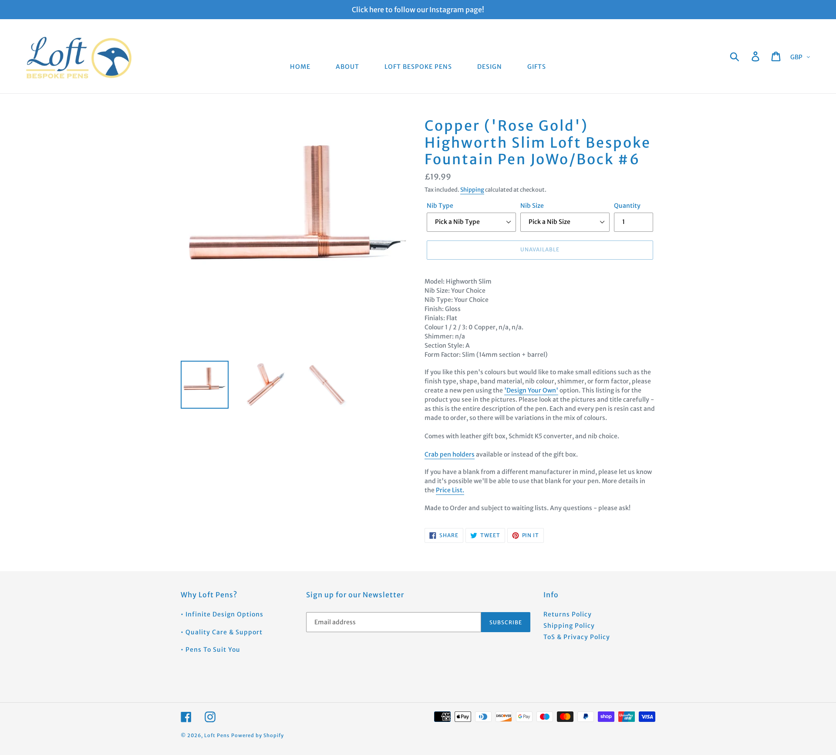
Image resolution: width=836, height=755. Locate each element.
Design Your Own (531, 390)
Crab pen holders (450, 454)
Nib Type (440, 206)
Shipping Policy (569, 626)
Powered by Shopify (257, 735)
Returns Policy (567, 614)
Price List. (450, 490)
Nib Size (532, 206)
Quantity (627, 206)
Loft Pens (216, 735)
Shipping (472, 189)
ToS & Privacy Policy (576, 637)
